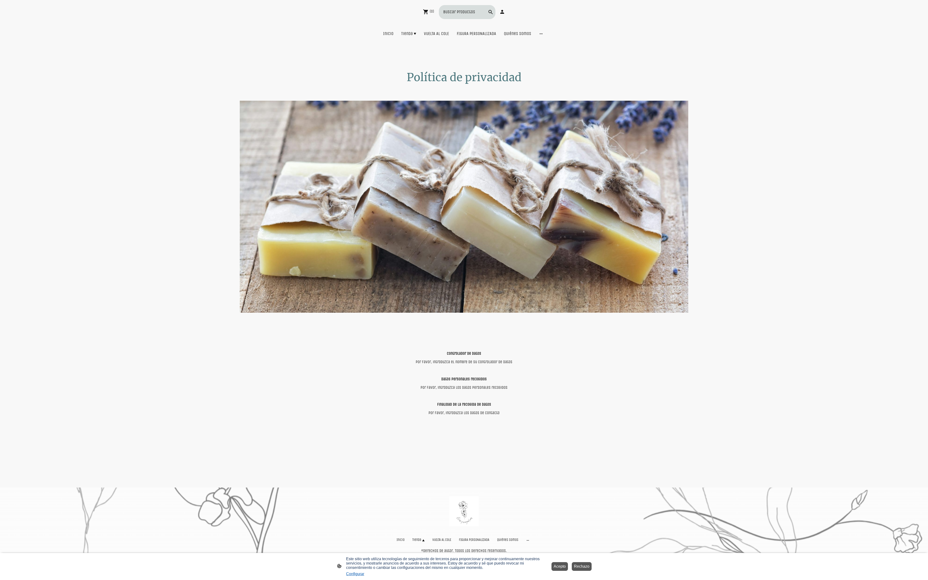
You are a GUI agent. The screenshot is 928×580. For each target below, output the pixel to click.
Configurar (355, 574)
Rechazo (581, 566)
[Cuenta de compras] (502, 12)
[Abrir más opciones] (541, 34)
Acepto (560, 566)
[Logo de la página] (464, 511)
